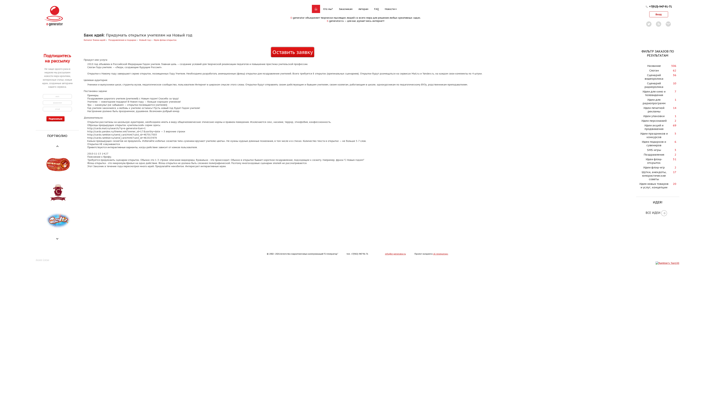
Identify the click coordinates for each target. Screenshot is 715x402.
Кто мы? (328, 9)
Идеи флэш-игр (654, 167)
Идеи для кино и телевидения (654, 93)
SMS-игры (654, 150)
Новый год (145, 40)
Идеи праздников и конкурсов (654, 135)
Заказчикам (345, 9)
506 (673, 66)
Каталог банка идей (94, 40)
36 (674, 75)
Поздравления (654, 154)
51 (674, 159)
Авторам (363, 9)
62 (674, 70)
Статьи (46, 260)
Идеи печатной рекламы (654, 109)
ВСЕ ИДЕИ (653, 213)
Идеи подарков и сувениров (654, 143)
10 (674, 83)
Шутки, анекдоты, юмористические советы (654, 175)
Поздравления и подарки (122, 40)
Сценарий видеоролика (654, 76)
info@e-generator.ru (395, 254)
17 (674, 172)
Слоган (654, 70)
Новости (390, 9)
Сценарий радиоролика (653, 85)
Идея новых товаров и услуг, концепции (653, 185)
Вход (659, 14)
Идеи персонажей (654, 120)
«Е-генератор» (440, 254)
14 (674, 108)
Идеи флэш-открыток (165, 40)
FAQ (376, 9)
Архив (39, 260)
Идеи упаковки (654, 116)
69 (674, 125)
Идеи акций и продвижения (653, 127)
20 (674, 184)
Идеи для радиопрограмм (654, 101)
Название (654, 66)
